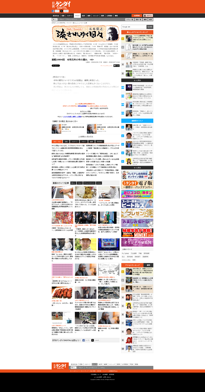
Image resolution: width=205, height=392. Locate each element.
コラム (99, 183)
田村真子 (137, 256)
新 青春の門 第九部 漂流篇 (97, 56)
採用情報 (111, 374)
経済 (83, 15)
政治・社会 (57, 141)
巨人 (123, 256)
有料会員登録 (82, 106)
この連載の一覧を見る (85, 136)
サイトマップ (85, 371)
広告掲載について (96, 374)
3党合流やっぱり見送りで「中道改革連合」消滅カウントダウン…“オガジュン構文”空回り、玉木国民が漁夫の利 (102, 172)
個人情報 (92, 371)
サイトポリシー (74, 371)
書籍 (116, 15)
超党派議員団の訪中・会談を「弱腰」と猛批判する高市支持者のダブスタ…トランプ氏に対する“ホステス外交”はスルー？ (68, 175)
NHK (134, 260)
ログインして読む (85, 111)
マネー (84, 141)
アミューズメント (89, 183)
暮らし (73, 183)
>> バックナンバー (106, 65)
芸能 (63, 15)
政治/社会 (56, 15)
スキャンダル (126, 260)
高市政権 (146, 253)
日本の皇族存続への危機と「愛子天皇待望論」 (85, 226)
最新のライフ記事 (61, 183)
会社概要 (105, 374)
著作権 (99, 371)
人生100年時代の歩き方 (58, 200)
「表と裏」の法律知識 (104, 200)
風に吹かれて (87, 53)
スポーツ (70, 15)
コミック (96, 15)
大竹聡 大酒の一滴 (56, 300)
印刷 (117, 66)
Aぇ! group (125, 253)
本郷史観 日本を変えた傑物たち (106, 277)
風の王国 (107, 53)
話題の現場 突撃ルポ (57, 252)
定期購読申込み (113, 371)
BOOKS (99, 141)
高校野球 (145, 256)
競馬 (102, 15)
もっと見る (137, 80)
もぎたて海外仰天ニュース (105, 225)
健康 (89, 15)
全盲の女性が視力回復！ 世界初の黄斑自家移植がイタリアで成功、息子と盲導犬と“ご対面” (108, 230)
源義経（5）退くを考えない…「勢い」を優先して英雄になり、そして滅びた (108, 282)
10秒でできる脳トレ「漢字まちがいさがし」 (62, 278)
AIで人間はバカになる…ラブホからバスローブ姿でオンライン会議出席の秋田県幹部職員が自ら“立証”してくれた (68, 148)
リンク (105, 371)
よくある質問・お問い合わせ (102, 377)
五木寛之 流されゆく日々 (81, 277)
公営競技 (109, 15)
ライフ (77, 15)
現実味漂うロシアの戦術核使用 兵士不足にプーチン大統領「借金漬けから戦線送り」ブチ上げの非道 (102, 148)
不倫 (140, 253)
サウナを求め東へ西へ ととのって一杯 (62, 225)
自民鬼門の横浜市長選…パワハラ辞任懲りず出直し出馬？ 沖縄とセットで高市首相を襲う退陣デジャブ (68, 161)
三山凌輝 (133, 253)
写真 (131, 364)
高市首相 (130, 256)
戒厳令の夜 (97, 53)
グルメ (80, 183)
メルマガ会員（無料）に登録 (72, 116)
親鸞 (69, 56)
